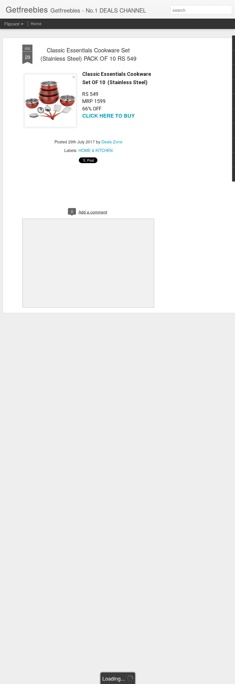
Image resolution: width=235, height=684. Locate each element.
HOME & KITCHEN (96, 150)
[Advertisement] (185, 135)
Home (36, 23)
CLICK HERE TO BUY (108, 115)
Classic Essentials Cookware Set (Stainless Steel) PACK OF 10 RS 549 (88, 54)
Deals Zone (111, 142)
